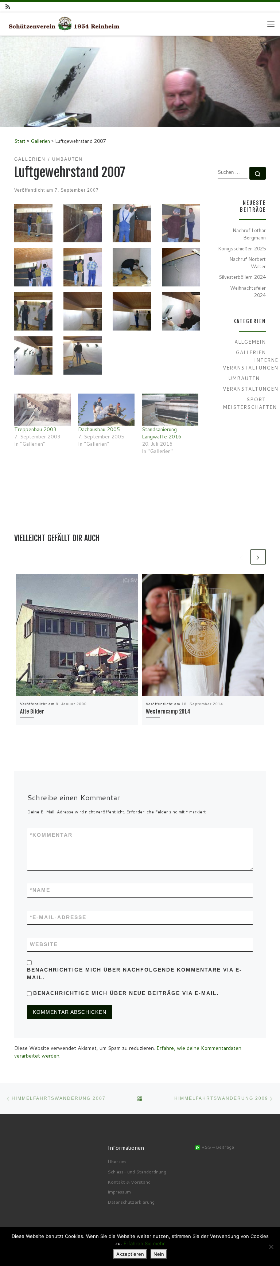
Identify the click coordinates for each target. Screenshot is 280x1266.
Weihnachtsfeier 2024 (248, 291)
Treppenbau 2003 (35, 429)
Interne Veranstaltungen (250, 363)
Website (44, 944)
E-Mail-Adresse (58, 917)
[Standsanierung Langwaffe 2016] (170, 410)
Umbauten (244, 378)
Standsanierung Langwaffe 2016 (162, 433)
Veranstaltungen (250, 388)
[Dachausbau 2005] (106, 410)
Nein (158, 1254)
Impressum (119, 1191)
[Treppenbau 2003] (42, 410)
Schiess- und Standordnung (137, 1171)
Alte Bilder (32, 711)
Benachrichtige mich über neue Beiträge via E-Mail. (126, 993)
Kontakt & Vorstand (129, 1182)
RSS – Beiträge (217, 1147)
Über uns (117, 1161)
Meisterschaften (250, 406)
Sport (256, 399)
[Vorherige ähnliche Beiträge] (241, 556)
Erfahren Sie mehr (144, 1243)
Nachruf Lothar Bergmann (249, 234)
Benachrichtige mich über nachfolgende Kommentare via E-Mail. (134, 973)
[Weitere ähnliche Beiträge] (258, 556)
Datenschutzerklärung (131, 1202)
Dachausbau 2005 (99, 429)
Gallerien (40, 140)
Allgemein (250, 341)
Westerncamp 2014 (168, 711)
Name (40, 890)
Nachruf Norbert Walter (247, 262)
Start (20, 140)
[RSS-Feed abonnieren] (7, 7)
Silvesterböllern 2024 (242, 276)
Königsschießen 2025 (242, 248)
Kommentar (51, 835)
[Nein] (271, 1246)
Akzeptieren (130, 1254)
